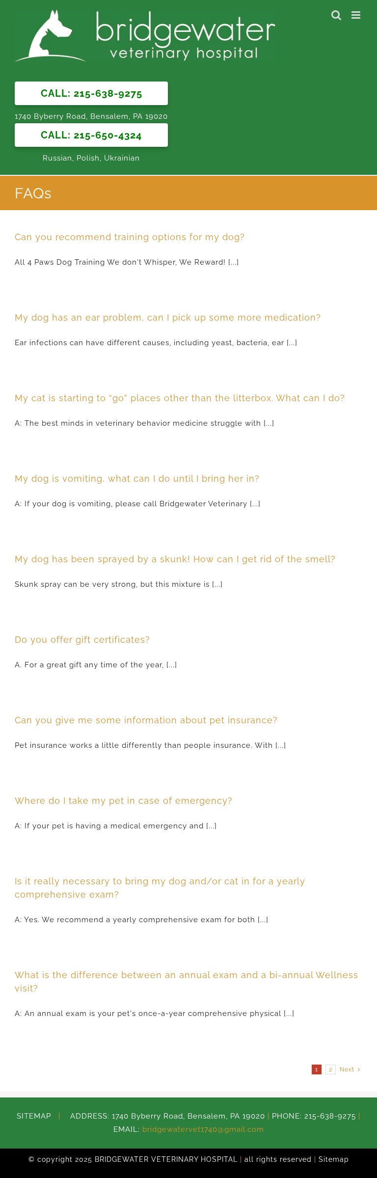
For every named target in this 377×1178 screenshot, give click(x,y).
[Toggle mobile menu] (356, 15)
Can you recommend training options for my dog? (130, 237)
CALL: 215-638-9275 (91, 93)
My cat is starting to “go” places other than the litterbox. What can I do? (180, 398)
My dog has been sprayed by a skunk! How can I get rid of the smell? (175, 559)
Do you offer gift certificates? (82, 639)
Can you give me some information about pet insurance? (146, 720)
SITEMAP (37, 1116)
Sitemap (334, 1159)
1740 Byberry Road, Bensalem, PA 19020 (91, 116)
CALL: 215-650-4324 (91, 135)
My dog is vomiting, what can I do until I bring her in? (137, 478)
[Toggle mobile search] (336, 15)
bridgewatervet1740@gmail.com (203, 1129)
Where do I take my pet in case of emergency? (124, 800)
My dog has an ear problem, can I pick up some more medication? (168, 317)
